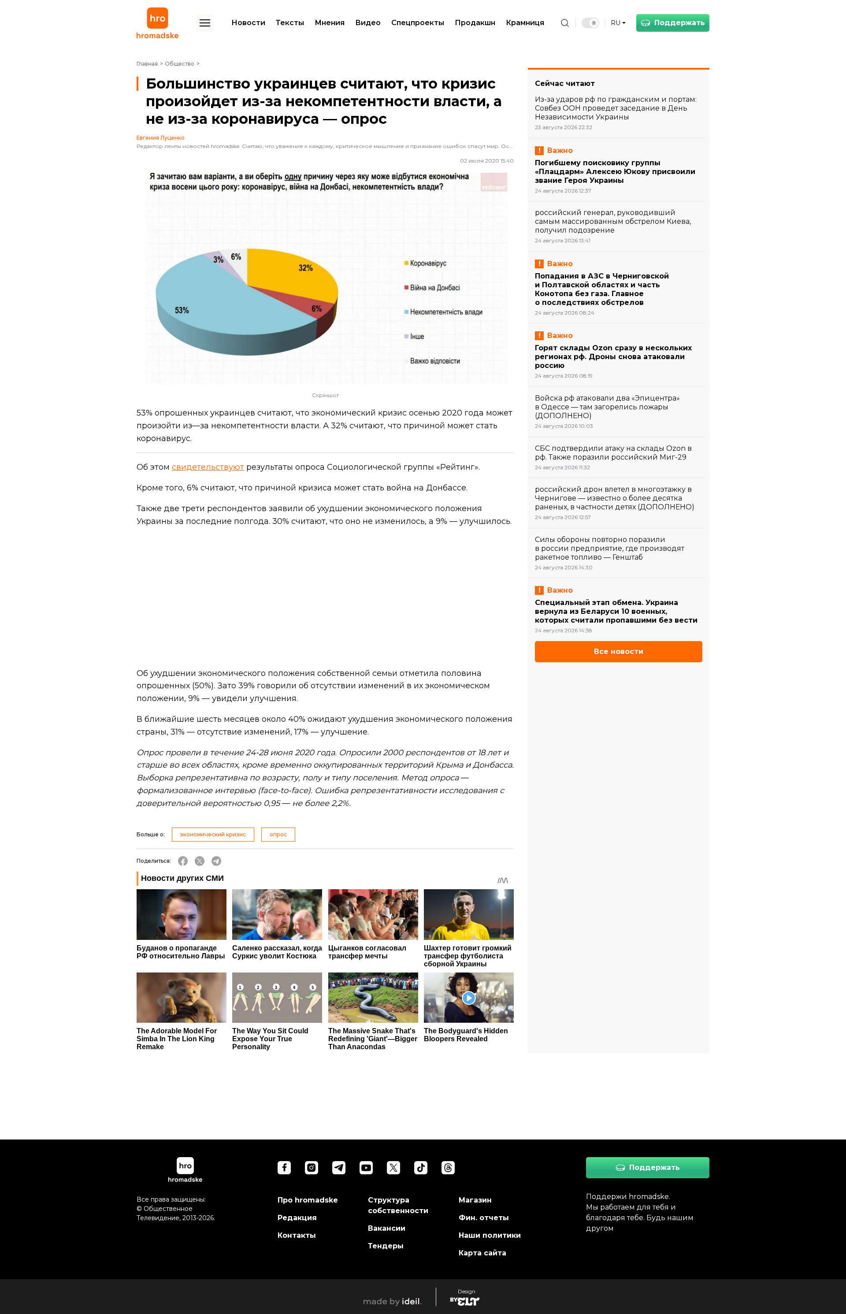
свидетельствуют (208, 467)
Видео (368, 23)
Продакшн (475, 23)
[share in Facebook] (183, 861)
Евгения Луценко (161, 138)
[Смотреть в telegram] (338, 1167)
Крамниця (525, 23)
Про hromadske (308, 1200)
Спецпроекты (417, 23)
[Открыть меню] (205, 23)
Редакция (297, 1218)
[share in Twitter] (199, 861)
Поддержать (679, 23)
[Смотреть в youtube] (366, 1167)
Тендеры (386, 1246)
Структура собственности (398, 1205)
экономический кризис (213, 834)
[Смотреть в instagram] (311, 1167)
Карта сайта (482, 1253)
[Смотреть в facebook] (284, 1167)
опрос (278, 834)
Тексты (290, 23)
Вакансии (386, 1228)
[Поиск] (565, 23)
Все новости (618, 651)
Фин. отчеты (484, 1218)
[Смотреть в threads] (448, 1167)
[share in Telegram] (216, 861)
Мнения (330, 23)
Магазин (475, 1200)
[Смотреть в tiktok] (420, 1167)
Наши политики (490, 1235)
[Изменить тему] (590, 23)
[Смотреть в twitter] (393, 1167)
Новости (248, 23)
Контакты (297, 1235)
